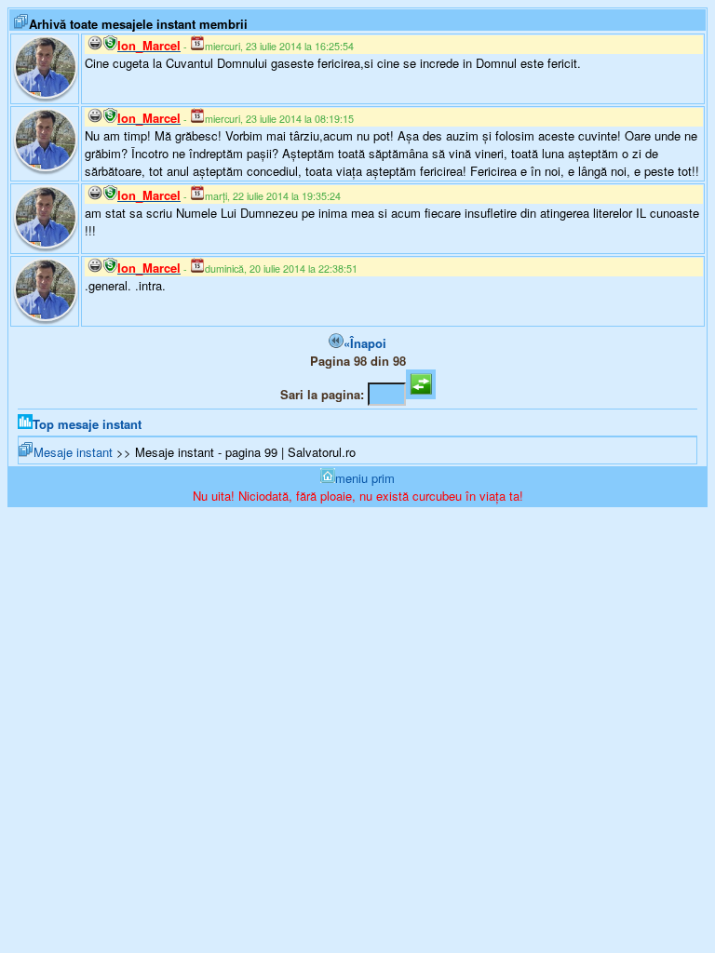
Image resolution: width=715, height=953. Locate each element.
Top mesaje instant (87, 424)
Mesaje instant (73, 452)
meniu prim (365, 478)
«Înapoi (365, 343)
